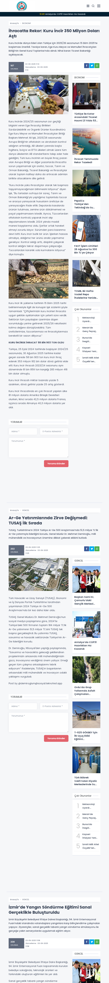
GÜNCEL (25, 510)
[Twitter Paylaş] (91, 65)
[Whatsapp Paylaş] (97, 65)
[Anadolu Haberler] (22, 6)
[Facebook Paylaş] (86, 65)
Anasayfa (14, 23)
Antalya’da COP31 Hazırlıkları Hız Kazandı (62, 14)
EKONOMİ (26, 23)
